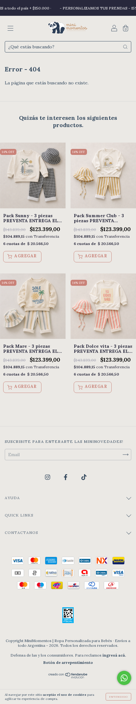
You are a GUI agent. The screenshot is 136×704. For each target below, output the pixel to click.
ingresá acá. (114, 655)
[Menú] (10, 29)
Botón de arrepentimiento (68, 662)
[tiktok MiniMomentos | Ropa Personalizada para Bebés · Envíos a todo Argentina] (84, 477)
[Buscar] (125, 46)
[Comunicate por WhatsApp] (124, 678)
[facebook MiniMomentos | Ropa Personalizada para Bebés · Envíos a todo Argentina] (66, 477)
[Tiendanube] (68, 677)
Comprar (22, 256)
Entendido (118, 696)
